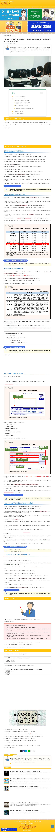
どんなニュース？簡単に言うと (20, 96)
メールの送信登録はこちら (9, 742)
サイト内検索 (39, 821)
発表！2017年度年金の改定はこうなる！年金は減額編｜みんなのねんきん (24, 810)
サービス (20, 821)
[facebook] (23, 751)
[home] (10, 52)
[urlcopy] (34, 751)
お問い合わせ (34, 821)
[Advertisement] (13, 136)
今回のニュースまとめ (19, 111)
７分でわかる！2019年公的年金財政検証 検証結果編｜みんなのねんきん (24, 802)
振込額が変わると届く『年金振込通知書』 (22, 100)
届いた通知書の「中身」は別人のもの (21, 105)
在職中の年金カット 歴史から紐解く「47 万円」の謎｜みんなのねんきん (24, 786)
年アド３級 (24, 821)
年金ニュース (16, 821)
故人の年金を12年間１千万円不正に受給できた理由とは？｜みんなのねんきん (25, 771)
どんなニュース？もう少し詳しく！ (21, 98)
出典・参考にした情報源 (19, 113)
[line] (29, 751)
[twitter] (21, 751)
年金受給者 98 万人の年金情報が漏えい (22, 103)
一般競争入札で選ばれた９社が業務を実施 (22, 102)
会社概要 (29, 821)
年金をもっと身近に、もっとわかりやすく (27, 823)
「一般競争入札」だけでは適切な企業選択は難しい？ (24, 108)
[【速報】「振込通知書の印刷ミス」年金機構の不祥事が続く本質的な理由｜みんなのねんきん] (26, 751)
